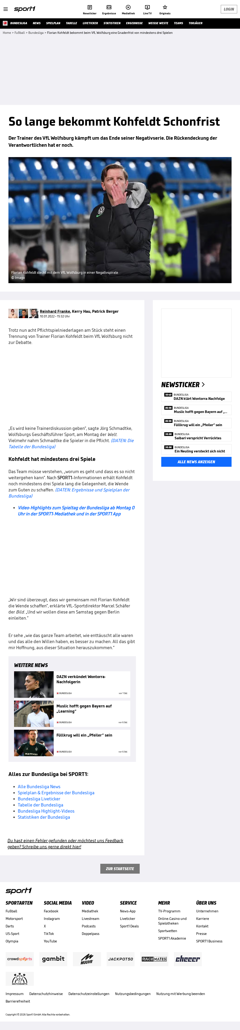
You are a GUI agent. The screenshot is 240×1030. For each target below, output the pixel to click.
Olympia (12, 941)
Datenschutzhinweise (46, 993)
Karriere (202, 918)
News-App (127, 911)
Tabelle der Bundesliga (40, 805)
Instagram (52, 918)
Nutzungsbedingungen (133, 993)
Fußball (11, 911)
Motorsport (14, 918)
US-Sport (12, 933)
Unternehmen (207, 911)
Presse (201, 933)
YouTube (50, 941)
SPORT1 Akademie (172, 938)
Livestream (90, 918)
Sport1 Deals (129, 926)
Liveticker (127, 918)
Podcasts (89, 926)
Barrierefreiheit (18, 1001)
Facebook (51, 911)
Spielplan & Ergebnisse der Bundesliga (56, 792)
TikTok (49, 933)
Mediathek (90, 911)
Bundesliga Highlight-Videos (46, 811)
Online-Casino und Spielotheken (172, 921)
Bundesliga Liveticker (39, 799)
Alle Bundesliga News (39, 786)
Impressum (15, 993)
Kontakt (202, 926)
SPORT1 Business (209, 941)
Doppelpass (90, 933)
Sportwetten (167, 931)
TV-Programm (169, 911)
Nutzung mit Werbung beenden (180, 993)
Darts (10, 926)
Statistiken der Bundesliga (44, 817)
